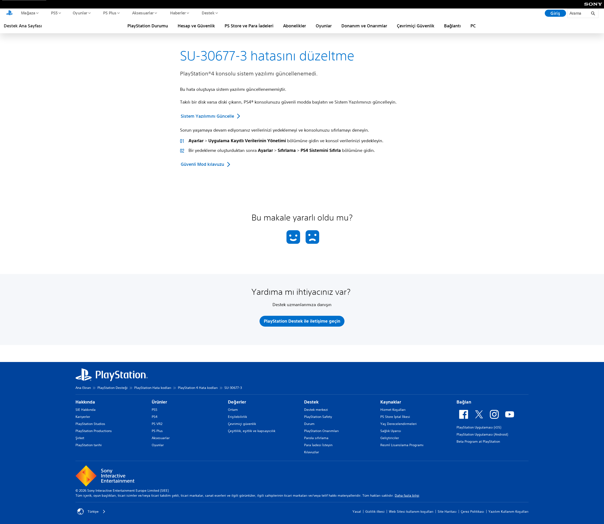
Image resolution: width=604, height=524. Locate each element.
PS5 (54, 12)
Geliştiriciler (389, 438)
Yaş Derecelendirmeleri (398, 424)
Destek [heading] (311, 402)
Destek (207, 12)
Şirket (80, 438)
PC (473, 25)
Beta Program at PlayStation (478, 441)
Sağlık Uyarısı (390, 431)
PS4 (154, 417)
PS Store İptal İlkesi (395, 417)
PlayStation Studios (90, 424)
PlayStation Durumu (147, 25)
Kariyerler (83, 417)
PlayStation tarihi (89, 445)
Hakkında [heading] (85, 402)
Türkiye (93, 511)
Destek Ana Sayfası (23, 25)
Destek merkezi (316, 410)
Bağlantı (452, 25)
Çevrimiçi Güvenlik (415, 25)
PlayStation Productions (94, 431)
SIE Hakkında (86, 410)
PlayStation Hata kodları (152, 388)
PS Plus (109, 12)
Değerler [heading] (237, 402)
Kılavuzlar (311, 452)
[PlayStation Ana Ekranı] (9, 13)
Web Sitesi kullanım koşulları (411, 511)
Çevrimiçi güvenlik (242, 424)
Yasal (356, 511)
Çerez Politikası (472, 511)
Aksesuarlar (143, 12)
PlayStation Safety (318, 417)
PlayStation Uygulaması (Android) (482, 434)
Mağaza (28, 12)
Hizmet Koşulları (393, 410)
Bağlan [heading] (464, 402)
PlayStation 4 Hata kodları (198, 388)
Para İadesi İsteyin (318, 445)
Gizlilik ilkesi (375, 511)
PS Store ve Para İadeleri (249, 25)
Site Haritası (447, 511)
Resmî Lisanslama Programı (402, 445)
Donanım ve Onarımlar (364, 25)
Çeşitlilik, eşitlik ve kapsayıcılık (251, 431)
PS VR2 (157, 424)
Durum (309, 424)
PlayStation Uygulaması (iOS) (479, 427)
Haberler (178, 12)
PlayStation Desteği (112, 388)
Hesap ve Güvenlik (196, 25)
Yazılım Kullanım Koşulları (508, 511)
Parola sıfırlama (316, 438)
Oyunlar (79, 12)
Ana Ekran (83, 388)
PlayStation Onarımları (321, 431)
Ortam (233, 410)
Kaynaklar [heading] (390, 402)
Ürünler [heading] (159, 402)
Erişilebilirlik (237, 417)
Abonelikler (294, 25)
